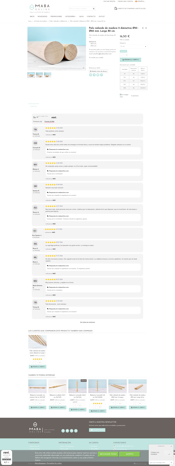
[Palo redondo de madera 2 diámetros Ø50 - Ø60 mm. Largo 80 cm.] (83, 68)
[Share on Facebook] (94, 74)
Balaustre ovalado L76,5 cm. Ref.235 (57, 396)
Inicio (32, 16)
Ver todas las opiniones (87, 322)
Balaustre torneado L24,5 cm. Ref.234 (77, 396)
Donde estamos (35, 449)
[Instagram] (97, 74)
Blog (81, 16)
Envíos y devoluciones (67, 446)
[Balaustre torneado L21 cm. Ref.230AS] (97, 386)
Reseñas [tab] (33, 106)
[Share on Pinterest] (101, 74)
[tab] (37, 122)
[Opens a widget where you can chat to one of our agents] (161, 454)
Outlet (102, 16)
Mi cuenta (94, 446)
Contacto (91, 16)
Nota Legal (64, 449)
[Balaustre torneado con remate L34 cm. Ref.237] (37, 386)
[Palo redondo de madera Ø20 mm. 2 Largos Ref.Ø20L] (117, 386)
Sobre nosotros (35, 446)
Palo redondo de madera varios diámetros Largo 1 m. (37, 353)
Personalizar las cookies (54, 463)
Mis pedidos (94, 449)
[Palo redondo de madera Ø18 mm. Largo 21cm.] (137, 386)
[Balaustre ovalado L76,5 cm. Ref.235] (57, 386)
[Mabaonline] (39, 8)
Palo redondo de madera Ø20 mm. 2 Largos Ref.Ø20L (117, 397)
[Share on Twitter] (90, 74)
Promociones (56, 16)
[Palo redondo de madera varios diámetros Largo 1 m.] (142, 28)
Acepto (129, 454)
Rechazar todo (108, 454)
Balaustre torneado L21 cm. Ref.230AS (97, 396)
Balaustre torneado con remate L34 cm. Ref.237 (37, 396)
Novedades (42, 16)
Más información (40, 463)
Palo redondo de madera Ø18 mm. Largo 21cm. (137, 396)
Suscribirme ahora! (98, 430)
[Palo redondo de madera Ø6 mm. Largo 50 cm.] (146, 28)
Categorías (70, 16)
